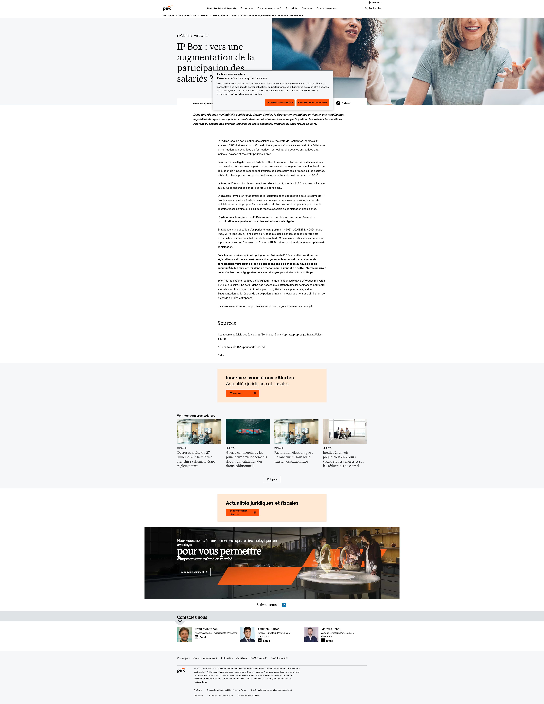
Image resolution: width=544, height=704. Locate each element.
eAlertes (205, 15)
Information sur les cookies (247, 94)
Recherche (375, 8)
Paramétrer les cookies (248, 695)
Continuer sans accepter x (231, 74)
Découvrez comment (192, 572)
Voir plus (272, 479)
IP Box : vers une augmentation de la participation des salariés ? (272, 15)
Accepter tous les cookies (313, 102)
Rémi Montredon (206, 629)
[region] (273, 90)
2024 (234, 15)
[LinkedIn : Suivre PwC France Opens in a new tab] (284, 605)
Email (203, 637)
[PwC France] (168, 7)
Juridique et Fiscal (187, 15)
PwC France (168, 15)
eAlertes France (220, 15)
